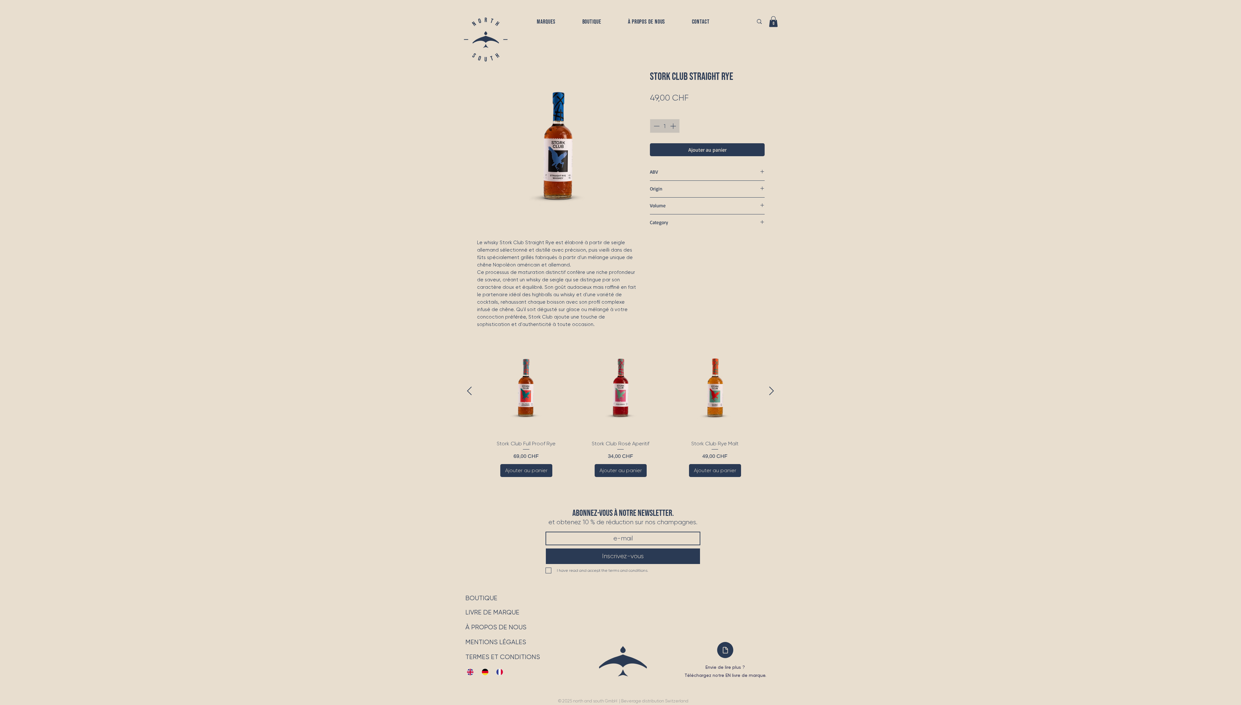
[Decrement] (656, 126)
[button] (546, 21)
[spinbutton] (665, 126)
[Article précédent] (469, 391)
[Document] (725, 650)
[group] (620, 412)
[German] (484, 672)
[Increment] (674, 126)
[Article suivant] (771, 391)
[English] (469, 672)
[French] (498, 672)
